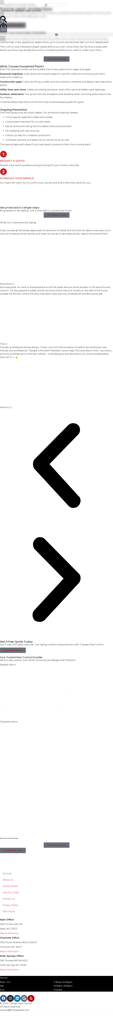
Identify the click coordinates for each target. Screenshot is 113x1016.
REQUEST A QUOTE (12, 160)
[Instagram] (10, 998)
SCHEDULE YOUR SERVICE (17, 178)
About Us (8, 879)
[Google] (24, 998)
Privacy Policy (10, 905)
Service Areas (10, 886)
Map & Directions (9, 933)
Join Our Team (11, 892)
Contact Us (9, 899)
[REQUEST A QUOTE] (3, 154)
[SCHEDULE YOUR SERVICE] (3, 171)
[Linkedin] (17, 998)
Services (7, 873)
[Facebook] (3, 998)
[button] (56, 34)
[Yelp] (31, 998)
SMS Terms (9, 911)
